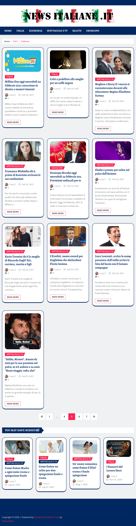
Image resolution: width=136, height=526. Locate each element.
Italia (20, 30)
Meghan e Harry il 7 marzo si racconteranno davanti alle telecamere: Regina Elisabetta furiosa (113, 90)
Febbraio (25, 41)
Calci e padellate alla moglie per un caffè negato (67, 81)
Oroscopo (92, 30)
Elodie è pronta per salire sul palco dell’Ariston (112, 172)
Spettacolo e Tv (57, 30)
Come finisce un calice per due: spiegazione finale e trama (51, 472)
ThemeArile (7, 521)
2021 (15, 41)
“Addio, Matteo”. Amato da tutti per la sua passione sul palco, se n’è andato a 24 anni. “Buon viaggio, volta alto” (22, 365)
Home (8, 30)
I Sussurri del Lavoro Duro (114, 469)
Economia (35, 30)
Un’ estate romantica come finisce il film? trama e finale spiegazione (85, 469)
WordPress (39, 517)
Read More (13, 122)
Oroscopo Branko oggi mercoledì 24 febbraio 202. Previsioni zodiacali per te (66, 176)
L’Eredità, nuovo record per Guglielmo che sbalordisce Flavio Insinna (66, 260)
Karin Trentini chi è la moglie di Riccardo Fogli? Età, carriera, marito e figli (22, 260)
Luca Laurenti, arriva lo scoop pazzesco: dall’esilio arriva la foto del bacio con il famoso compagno (113, 262)
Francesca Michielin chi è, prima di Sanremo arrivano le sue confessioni (23, 175)
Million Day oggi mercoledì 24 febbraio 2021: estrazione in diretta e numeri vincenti (23, 85)
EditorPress (53, 517)
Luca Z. (13, 94)
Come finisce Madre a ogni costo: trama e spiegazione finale (17, 472)
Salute (76, 30)
